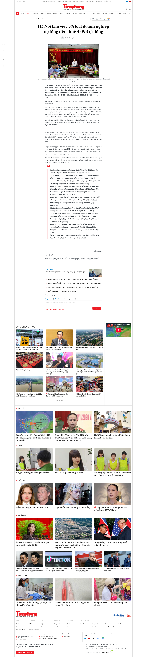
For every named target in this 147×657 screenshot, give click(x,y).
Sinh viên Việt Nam (78, 1)
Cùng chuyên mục (25, 326)
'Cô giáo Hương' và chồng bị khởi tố (32, 472)
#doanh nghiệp (74, 259)
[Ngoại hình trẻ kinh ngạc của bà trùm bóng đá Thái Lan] (112, 494)
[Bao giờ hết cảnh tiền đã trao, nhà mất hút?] (89, 337)
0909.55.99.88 (44, 636)
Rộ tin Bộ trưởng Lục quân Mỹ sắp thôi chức (116, 569)
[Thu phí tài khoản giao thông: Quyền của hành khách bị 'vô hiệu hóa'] (29, 337)
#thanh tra (85, 259)
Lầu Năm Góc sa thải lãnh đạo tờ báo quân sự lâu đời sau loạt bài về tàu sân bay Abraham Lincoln (72, 545)
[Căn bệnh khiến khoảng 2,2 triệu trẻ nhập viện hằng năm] (34, 589)
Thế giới (55, 13)
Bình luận (3, 60)
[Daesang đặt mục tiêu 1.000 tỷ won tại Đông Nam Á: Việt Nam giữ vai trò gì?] (89, 360)
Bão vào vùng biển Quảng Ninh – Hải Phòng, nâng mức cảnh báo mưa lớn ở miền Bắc (33, 438)
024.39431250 (22, 640)
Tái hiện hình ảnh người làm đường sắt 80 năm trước (57, 395)
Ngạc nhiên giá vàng (23, 370)
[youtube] (130, 1)
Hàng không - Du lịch (111, 626)
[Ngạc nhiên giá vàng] (29, 360)
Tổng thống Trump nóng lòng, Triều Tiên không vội (111, 543)
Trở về (3, 65)
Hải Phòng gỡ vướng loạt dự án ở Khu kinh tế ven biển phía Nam (29, 395)
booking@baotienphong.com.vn (48, 638)
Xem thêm (129, 13)
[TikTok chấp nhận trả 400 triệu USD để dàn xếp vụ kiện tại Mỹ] (58, 559)
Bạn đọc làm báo (25, 652)
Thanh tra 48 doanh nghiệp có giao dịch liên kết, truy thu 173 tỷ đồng (73, 287)
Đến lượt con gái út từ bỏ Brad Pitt (32, 507)
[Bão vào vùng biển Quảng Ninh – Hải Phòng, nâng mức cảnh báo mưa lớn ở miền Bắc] (34, 422)
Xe (87, 13)
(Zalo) (51, 636)
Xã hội (22, 13)
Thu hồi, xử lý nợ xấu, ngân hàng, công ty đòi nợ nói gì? (65, 272)
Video (124, 13)
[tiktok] (94, 638)
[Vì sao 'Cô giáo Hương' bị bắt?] (73, 459)
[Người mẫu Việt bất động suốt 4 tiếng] (73, 494)
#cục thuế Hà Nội (60, 259)
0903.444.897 (67, 636)
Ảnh (42, 621)
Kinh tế (28, 13)
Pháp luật (67, 13)
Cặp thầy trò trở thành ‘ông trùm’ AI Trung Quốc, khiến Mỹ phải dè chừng (29, 569)
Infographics (84, 621)
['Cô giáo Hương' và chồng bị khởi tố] (34, 459)
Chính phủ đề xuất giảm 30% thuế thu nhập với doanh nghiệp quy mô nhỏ (74, 283)
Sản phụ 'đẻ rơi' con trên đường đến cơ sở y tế (112, 603)
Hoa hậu (118, 13)
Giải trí (98, 13)
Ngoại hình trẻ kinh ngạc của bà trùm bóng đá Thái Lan (110, 508)
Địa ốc (42, 13)
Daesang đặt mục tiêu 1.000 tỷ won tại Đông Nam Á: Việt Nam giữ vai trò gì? (89, 372)
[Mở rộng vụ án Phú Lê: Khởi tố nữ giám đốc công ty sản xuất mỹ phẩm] (112, 459)
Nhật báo (32, 621)
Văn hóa (92, 13)
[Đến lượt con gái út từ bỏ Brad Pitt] (34, 494)
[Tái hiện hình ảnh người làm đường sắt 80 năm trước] (59, 384)
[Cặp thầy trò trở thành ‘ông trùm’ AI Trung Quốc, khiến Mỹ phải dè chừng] (29, 559)
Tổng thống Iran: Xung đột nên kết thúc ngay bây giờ (87, 569)
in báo (100, 19)
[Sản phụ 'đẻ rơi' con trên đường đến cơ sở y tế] (112, 589)
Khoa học (111, 13)
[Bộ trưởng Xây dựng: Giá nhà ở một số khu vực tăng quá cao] (59, 337)
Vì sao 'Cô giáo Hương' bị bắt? (69, 472)
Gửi (97, 308)
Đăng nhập (48, 299)
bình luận (104, 19)
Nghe (3, 46)
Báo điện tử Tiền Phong (73, 7)
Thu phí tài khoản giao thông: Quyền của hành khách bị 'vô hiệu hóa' (29, 348)
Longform (70, 621)
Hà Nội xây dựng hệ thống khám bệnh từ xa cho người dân (112, 436)
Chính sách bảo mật (116, 634)
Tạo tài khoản (59, 299)
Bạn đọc (94, 626)
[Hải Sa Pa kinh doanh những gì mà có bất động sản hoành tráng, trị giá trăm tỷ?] (59, 360)
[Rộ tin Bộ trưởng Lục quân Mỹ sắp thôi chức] (117, 559)
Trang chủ (17, 13)
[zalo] (99, 638)
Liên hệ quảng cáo (45, 634)
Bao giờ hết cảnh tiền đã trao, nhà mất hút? (89, 348)
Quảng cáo (107, 1)
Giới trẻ (61, 13)
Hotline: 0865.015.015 (49, 1)
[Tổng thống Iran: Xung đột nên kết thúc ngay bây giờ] (88, 559)
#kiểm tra (94, 259)
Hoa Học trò (90, 1)
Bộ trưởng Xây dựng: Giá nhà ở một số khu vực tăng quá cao (59, 348)
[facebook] (127, 1)
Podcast (57, 621)
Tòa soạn (99, 1)
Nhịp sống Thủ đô (20, 629)
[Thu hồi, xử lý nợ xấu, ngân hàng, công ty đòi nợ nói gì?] (95, 273)
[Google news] (104, 638)
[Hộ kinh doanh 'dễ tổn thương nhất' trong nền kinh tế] (89, 384)
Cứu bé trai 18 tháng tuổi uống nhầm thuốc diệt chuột (72, 603)
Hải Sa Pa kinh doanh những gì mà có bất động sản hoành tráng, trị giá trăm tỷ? (59, 372)
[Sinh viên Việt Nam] (118, 615)
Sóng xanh (35, 13)
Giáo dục (104, 13)
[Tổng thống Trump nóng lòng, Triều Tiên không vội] (112, 529)
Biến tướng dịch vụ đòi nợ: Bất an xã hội (62, 291)
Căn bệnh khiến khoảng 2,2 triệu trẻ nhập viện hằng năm (33, 603)
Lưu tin (3, 55)
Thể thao (74, 13)
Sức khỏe (48, 13)
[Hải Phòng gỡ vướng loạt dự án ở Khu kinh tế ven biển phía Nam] (29, 384)
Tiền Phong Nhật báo (64, 1)
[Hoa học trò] (129, 615)
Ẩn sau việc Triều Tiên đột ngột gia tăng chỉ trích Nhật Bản (32, 543)
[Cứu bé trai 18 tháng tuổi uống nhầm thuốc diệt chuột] (73, 589)
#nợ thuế (48, 259)
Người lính (82, 13)
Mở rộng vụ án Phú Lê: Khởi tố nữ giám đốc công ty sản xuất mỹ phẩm (112, 474)
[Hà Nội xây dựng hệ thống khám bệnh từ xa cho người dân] (112, 422)
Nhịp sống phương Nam (35, 629)
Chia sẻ (3, 50)
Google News (108, 19)
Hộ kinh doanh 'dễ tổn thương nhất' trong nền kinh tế (88, 395)
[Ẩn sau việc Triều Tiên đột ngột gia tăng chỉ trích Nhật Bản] (34, 529)
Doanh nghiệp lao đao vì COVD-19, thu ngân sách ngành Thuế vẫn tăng (73, 279)
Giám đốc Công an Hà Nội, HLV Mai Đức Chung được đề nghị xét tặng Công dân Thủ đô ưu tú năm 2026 (73, 438)
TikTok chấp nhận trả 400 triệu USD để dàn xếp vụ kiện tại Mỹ (58, 569)
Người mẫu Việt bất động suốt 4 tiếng (72, 507)
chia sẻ (93, 19)
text (96, 19)
